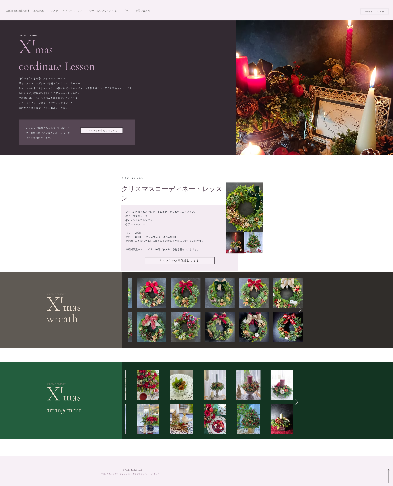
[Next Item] (300, 310)
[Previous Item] (133, 310)
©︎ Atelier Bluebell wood (132, 470)
